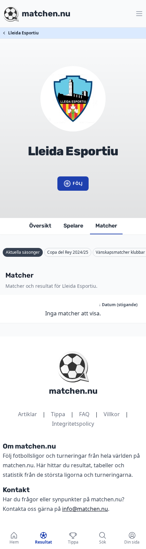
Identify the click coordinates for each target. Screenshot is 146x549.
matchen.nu (73, 391)
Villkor (112, 414)
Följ (78, 183)
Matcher (106, 225)
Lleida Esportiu (23, 33)
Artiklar (27, 414)
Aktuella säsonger (23, 252)
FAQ (84, 414)
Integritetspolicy (73, 423)
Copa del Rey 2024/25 (67, 252)
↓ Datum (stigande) (118, 305)
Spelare (73, 225)
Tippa (58, 414)
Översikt (40, 225)
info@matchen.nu (85, 509)
